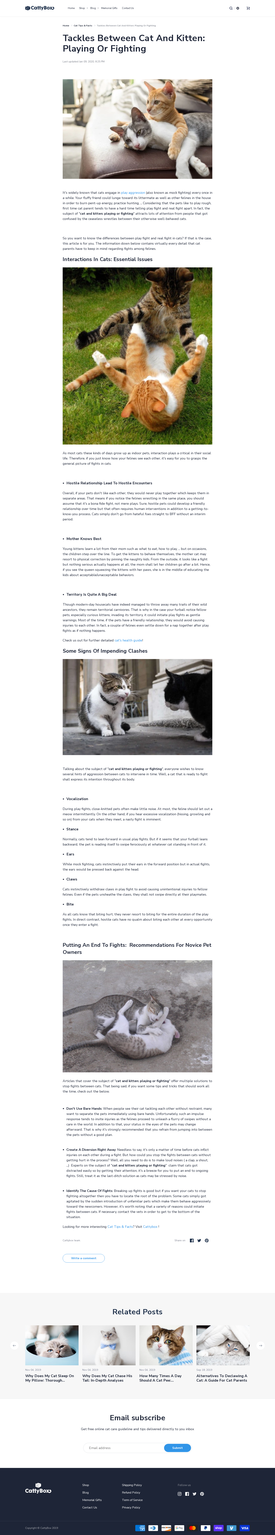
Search (231, 8)
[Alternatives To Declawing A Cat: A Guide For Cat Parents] (223, 1345)
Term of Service (132, 1500)
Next (260, 1345)
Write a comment (83, 1258)
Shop (82, 8)
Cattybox (150, 1226)
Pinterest (207, 1240)
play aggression (133, 192)
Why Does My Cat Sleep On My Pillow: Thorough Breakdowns (49, 1380)
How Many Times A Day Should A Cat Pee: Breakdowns (160, 1380)
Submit (177, 1448)
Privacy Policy (131, 1507)
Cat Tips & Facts (83, 25)
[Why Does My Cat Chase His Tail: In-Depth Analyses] (109, 1345)
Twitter (199, 1240)
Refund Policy (131, 1493)
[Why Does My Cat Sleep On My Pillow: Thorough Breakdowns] (52, 1345)
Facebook (192, 1240)
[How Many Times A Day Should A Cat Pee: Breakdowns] (166, 1345)
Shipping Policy (132, 1485)
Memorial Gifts (109, 8)
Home (71, 8)
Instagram (179, 1493)
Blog (93, 8)
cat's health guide (128, 640)
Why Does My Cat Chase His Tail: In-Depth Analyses (107, 1378)
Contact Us (128, 8)
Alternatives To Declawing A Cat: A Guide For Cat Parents (221, 1378)
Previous (14, 1345)
